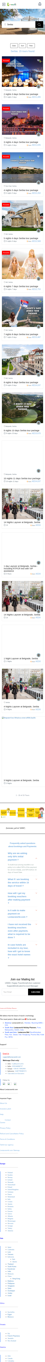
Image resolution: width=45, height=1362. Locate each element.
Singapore (11, 1286)
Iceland (10, 1180)
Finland (10, 1172)
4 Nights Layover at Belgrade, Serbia (21, 706)
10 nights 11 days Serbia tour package (22, 478)
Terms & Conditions (7, 1139)
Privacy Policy (5, 1128)
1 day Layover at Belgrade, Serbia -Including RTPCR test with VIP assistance (21, 568)
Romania (10, 1206)
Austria (10, 1204)
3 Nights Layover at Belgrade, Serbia (21, 780)
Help (1, 1114)
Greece (10, 1214)
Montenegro (12, 1221)
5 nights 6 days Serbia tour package (21, 238)
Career (2, 1122)
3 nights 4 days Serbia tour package (21, 142)
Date (14, 46)
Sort (22, 46)
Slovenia (10, 1223)
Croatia (10, 1202)
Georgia (10, 1226)
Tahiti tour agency (6, 1145)
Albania (10, 1216)
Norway (10, 1177)
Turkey (10, 1228)
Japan (9, 1247)
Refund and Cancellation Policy (12, 1134)
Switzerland (11, 1185)
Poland (10, 1187)
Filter (31, 46)
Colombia (11, 1361)
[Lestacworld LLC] (38, 87)
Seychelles (11, 1312)
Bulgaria (10, 1218)
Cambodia (11, 1249)
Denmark (10, 1182)
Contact (8, 1120)
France (10, 1194)
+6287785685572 (21, 1071)
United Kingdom (13, 1189)
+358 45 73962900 (19, 1069)
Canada (10, 1358)
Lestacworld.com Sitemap (10, 1150)
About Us (3, 1103)
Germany (10, 1192)
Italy (9, 1199)
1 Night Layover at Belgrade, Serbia (21, 658)
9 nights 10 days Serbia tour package (21, 430)
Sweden (10, 1175)
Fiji (9, 1333)
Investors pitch (5, 1109)
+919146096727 (17, 1066)
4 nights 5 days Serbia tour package (21, 190)
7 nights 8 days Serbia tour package (21, 334)
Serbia (10, 1209)
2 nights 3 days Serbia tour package (21, 94)
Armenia (10, 1231)
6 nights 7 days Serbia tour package (21, 286)
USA (9, 1356)
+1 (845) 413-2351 (17, 1064)
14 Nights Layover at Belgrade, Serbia (22, 522)
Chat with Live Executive (16, 1073)
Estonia (10, 1211)
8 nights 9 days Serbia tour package (21, 382)
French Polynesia (14, 1336)
